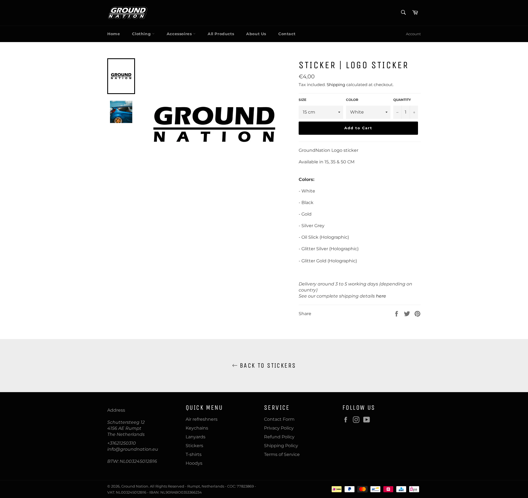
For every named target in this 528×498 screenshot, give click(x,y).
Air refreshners (202, 419)
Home (113, 33)
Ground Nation (134, 486)
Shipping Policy (281, 445)
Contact (286, 33)
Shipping (336, 84)
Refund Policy (279, 436)
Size (302, 100)
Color (352, 100)
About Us (256, 33)
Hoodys (194, 463)
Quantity (402, 100)
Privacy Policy (279, 428)
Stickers (194, 445)
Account (413, 34)
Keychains (197, 428)
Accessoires (180, 33)
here (381, 296)
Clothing (142, 33)
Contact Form (279, 419)
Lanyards (195, 436)
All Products (221, 33)
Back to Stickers (267, 365)
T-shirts (194, 454)
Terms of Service (282, 454)
